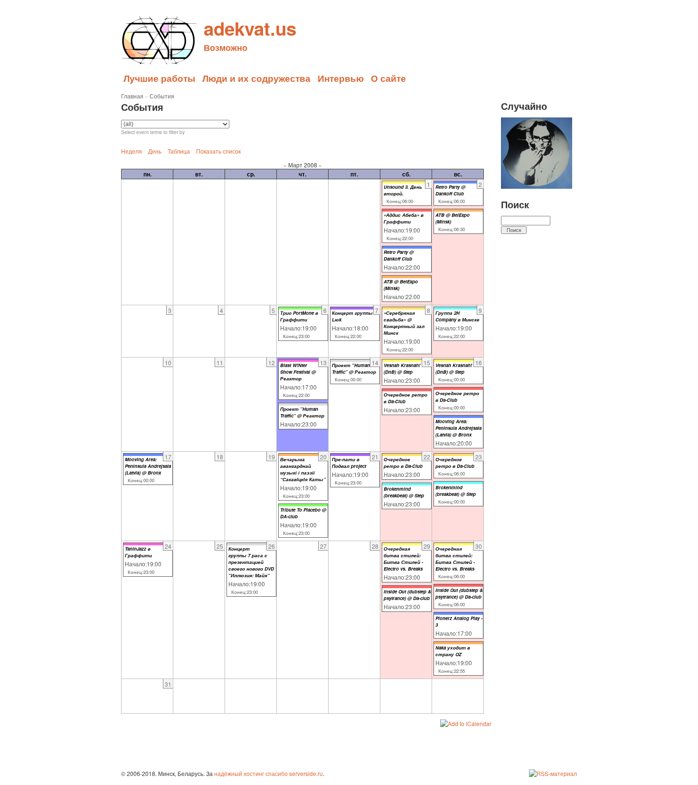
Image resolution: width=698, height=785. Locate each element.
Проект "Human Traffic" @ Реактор (302, 412)
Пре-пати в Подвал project (349, 462)
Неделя (131, 151)
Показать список (218, 151)
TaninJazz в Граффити (138, 552)
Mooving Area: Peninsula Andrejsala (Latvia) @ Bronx (458, 428)
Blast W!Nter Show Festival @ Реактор (298, 372)
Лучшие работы (159, 78)
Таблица (179, 151)
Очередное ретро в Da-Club (403, 462)
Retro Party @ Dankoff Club (399, 255)
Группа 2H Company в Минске (457, 316)
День (154, 151)
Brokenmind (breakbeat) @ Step (404, 492)
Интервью (341, 78)
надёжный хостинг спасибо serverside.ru (268, 773)
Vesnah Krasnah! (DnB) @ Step (402, 368)
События (162, 96)
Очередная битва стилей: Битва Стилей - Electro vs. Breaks (403, 558)
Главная (132, 96)
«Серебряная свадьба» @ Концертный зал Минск (404, 323)
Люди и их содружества (256, 78)
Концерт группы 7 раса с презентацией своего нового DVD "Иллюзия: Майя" (251, 562)
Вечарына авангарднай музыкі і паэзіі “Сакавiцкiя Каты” (303, 469)
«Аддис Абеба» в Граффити (404, 218)
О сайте (388, 78)
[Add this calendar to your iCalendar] (465, 723)
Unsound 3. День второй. (403, 190)
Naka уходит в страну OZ (452, 651)
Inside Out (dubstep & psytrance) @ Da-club (407, 594)
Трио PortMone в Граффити (299, 316)
